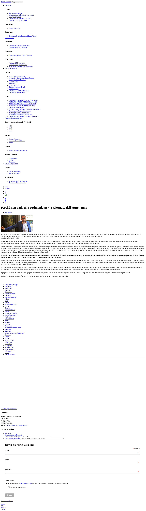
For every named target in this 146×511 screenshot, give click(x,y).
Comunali (8, 295)
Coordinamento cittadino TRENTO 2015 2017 (23, 116)
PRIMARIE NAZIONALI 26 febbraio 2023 (23, 102)
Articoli (7, 188)
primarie (7, 322)
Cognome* (72, 469)
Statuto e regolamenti (11, 164)
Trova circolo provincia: (12, 438)
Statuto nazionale (14, 173)
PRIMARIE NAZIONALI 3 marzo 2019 (22, 105)
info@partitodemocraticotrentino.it (16, 425)
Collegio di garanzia (15, 17)
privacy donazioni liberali (17, 76)
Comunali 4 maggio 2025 (17, 92)
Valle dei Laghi (9, 347)
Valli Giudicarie (10, 349)
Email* (72, 450)
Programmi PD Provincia (17, 63)
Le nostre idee (9, 38)
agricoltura (8, 286)
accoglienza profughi (11, 285)
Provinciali (8, 326)
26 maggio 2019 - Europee (17, 80)
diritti (6, 301)
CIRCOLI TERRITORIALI (18, 20)
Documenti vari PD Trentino (18, 47)
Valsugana (8, 351)
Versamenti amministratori (17, 141)
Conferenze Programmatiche (18, 65)
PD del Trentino (6, 2)
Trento (7, 337)
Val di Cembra (9, 340)
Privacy (3, 507)
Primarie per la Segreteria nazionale (20, 111)
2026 (10, 131)
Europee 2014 (13, 81)
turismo (7, 338)
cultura (7, 299)
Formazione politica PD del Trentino (20, 55)
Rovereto (8, 331)
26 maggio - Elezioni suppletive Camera (21, 78)
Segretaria (8, 433)
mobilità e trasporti (10, 315)
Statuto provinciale (14, 171)
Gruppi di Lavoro (14, 28)
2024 (10, 128)
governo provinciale (11, 313)
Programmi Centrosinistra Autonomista (21, 66)
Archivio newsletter (7, 501)
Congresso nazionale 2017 (17, 107)
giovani (7, 311)
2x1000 (11, 160)
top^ (2, 506)
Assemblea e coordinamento (13, 435)
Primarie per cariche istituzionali (19, 113)
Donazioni (12, 162)
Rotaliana (8, 329)
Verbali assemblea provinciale (18, 150)
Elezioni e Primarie (11, 68)
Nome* (72, 459)
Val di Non (8, 342)
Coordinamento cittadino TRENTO (20, 18)
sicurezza (8, 335)
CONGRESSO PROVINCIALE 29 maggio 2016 (24, 109)
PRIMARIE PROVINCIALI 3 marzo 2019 (22, 104)
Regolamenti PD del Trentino (18, 181)
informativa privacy (26, 483)
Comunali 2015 (13, 89)
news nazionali (9, 319)
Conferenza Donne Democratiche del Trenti (22, 36)
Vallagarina (8, 345)
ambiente (7, 290)
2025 (10, 129)
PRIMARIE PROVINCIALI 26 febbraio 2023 (23, 100)
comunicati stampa (10, 297)
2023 (10, 126)
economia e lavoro (10, 304)
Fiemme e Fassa (10, 310)
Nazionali (12, 83)
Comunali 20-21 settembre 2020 (19, 90)
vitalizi (7, 353)
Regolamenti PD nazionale (17, 183)
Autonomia (8, 212)
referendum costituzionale (13, 328)
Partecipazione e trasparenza (13, 118)
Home (7, 186)
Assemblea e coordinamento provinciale (21, 15)
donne (7, 302)
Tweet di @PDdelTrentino (9, 409)
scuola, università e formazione (14, 333)
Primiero (7, 324)
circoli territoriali (10, 293)
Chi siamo (8, 5)
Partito (7, 320)
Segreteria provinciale (15, 13)
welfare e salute (10, 354)
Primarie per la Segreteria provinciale (20, 114)
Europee (7, 308)
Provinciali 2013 (14, 85)
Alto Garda (8, 288)
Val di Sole (8, 344)
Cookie (3, 509)
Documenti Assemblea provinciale (19, 45)
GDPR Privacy (9, 480)
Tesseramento (13, 158)
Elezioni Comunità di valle (17, 87)
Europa (7, 306)
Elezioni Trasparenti (15, 139)
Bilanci (11, 143)
